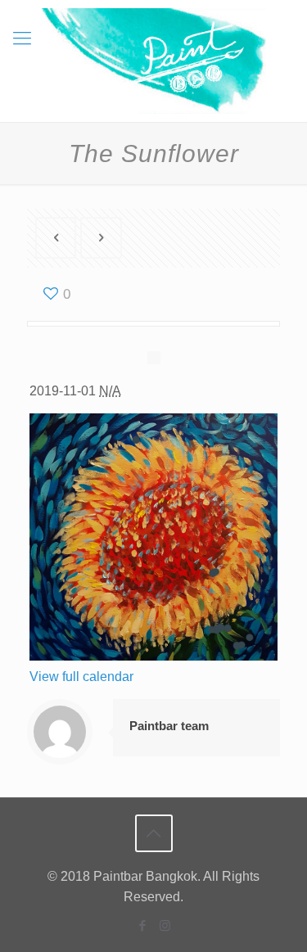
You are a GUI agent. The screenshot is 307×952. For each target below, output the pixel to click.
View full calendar (81, 677)
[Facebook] (142, 925)
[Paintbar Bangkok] (153, 61)
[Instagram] (165, 925)
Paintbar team (169, 726)
